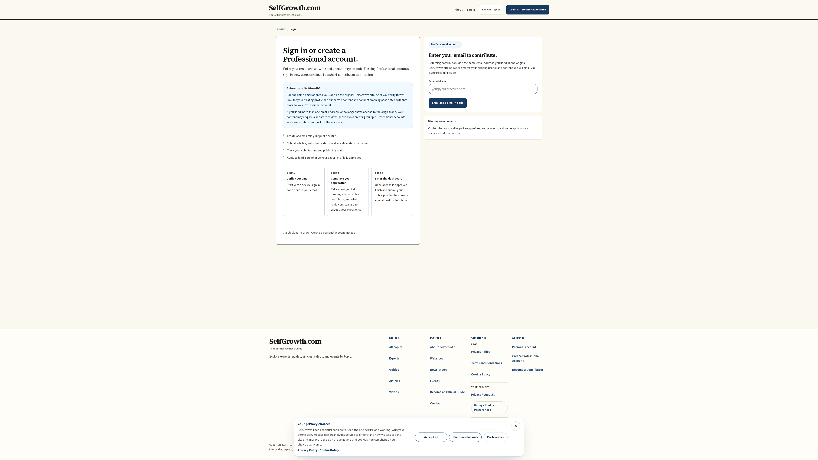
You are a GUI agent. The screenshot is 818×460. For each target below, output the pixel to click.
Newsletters (438, 370)
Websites (436, 358)
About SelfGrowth (442, 347)
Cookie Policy (480, 374)
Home (281, 29)
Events (435, 381)
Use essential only (465, 437)
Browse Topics (491, 10)
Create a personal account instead (333, 233)
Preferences (495, 437)
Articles (394, 381)
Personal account (524, 347)
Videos (394, 392)
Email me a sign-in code (447, 103)
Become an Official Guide (447, 392)
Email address (437, 81)
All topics (395, 347)
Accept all (431, 437)
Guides (394, 370)
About (459, 10)
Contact (436, 403)
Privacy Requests (483, 394)
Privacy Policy (480, 352)
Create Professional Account (526, 358)
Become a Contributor (527, 370)
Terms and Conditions (486, 363)
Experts (394, 358)
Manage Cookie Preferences (484, 407)
